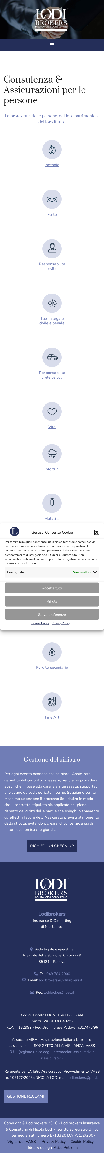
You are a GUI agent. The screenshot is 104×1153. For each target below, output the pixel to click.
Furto (52, 214)
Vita (52, 427)
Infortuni (52, 469)
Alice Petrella (66, 1147)
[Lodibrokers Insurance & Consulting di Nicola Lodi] (52, 19)
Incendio (52, 165)
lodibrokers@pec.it (59, 992)
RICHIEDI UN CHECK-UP (52, 846)
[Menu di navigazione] (52, 44)
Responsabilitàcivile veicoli (52, 375)
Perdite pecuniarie (52, 667)
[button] (96, 532)
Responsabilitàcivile (52, 266)
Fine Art (52, 717)
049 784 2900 (58, 973)
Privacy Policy (61, 623)
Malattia (52, 518)
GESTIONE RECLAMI (25, 1096)
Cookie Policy (40, 623)
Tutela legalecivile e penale (52, 321)
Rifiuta (52, 601)
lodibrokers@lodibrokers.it (60, 980)
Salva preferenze (52, 614)
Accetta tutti (52, 587)
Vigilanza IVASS (21, 1141)
